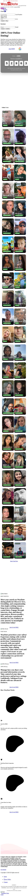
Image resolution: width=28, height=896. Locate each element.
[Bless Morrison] (8, 316)
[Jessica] (20, 424)
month (5, 16)
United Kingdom (19, 197)
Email (16, 27)
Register (5, 9)
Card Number (18, 14)
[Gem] (8, 226)
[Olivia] (20, 370)
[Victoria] (20, 190)
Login (4, 8)
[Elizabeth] (20, 244)
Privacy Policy (7, 879)
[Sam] (8, 280)
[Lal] (20, 514)
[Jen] (8, 496)
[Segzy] (20, 137)
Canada (17, 233)
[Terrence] (8, 298)
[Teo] (8, 119)
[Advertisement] (14, 88)
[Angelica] (20, 406)
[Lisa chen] (20, 154)
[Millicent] (20, 208)
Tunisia (17, 287)
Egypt (17, 179)
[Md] (8, 550)
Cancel (2, 20)
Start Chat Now (14, 561)
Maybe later (14, 463)
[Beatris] (20, 119)
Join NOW (12, 49)
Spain (17, 323)
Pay (7, 20)
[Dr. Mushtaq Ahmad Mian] (20, 334)
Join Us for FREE (14, 627)
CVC (16, 19)
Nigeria (5, 359)
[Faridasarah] (20, 173)
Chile (5, 341)
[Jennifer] (8, 370)
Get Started (3, 869)
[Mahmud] (20, 532)
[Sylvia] (8, 244)
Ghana (5, 179)
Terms (5, 876)
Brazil (5, 125)
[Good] (8, 137)
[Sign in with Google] (20, 49)
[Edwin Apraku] (20, 316)
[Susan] (8, 154)
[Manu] (8, 532)
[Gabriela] (8, 262)
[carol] (8, 388)
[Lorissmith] (20, 478)
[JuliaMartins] (8, 190)
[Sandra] (20, 262)
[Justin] (20, 496)
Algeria (5, 287)
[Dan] (20, 388)
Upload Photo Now (15, 460)
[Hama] (20, 280)
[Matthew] (8, 173)
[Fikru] (8, 406)
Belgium (18, 377)
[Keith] (20, 226)
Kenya (17, 305)
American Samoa (19, 161)
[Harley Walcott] (8, 478)
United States (19, 125)
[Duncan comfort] (20, 298)
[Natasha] (8, 334)
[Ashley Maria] (8, 424)
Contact (6, 882)
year (6, 17)
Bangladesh (6, 556)
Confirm (7, 28)
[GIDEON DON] (8, 352)
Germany (6, 377)
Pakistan (18, 341)
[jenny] (20, 352)
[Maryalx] (8, 208)
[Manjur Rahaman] (20, 550)
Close (7, 893)
